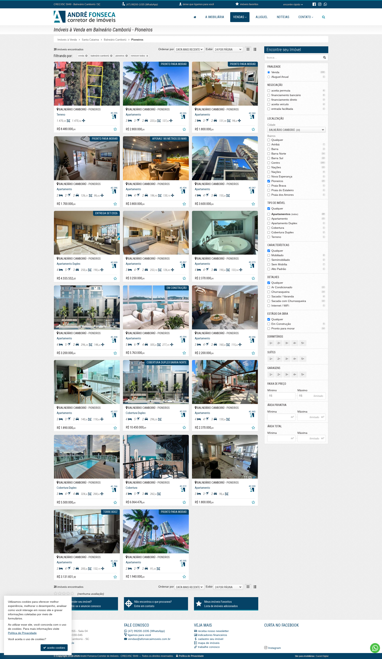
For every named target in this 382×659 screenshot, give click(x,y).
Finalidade (274, 66)
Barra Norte (298, 153)
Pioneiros (298, 181)
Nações (298, 167)
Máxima (302, 411)
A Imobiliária (214, 17)
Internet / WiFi (298, 305)
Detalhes (273, 277)
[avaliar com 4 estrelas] (68, 594)
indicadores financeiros (212, 635)
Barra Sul (298, 158)
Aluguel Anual (298, 76)
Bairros (271, 135)
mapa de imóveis (208, 642)
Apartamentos (298, 214)
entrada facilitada (298, 108)
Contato (304, 17)
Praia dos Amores (298, 194)
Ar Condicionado (298, 287)
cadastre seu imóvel (210, 639)
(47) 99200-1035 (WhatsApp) (142, 4)
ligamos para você (139, 635)
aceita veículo (298, 104)
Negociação (275, 85)
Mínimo (272, 390)
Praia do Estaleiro (298, 190)
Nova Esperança (298, 176)
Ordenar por (166, 49)
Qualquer (277, 139)
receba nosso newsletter (213, 631)
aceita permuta (298, 90)
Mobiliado (298, 255)
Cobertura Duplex (298, 232)
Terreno (298, 236)
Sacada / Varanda (298, 296)
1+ (271, 343)
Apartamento (298, 218)
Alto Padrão (298, 269)
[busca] (323, 17)
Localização (275, 118)
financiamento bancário (298, 95)
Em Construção (298, 323)
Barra (298, 149)
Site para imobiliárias (305, 656)
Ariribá (298, 144)
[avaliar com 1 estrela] (55, 594)
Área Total (274, 426)
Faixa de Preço (276, 383)
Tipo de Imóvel (276, 202)
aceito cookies (55, 647)
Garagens (273, 368)
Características (278, 245)
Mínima (272, 411)
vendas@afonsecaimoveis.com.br (149, 639)
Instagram (274, 647)
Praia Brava (298, 185)
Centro (298, 162)
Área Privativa (276, 405)
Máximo (302, 390)
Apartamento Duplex (298, 223)
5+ (302, 343)
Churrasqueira (298, 291)
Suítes (271, 352)
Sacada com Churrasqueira (298, 301)
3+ (287, 343)
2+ (279, 343)
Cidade (271, 124)
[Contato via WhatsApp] (375, 648)
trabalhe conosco (209, 646)
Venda (298, 72)
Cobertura (298, 227)
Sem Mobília (298, 264)
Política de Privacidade (191, 656)
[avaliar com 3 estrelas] (64, 594)
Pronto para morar (298, 328)
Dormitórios (275, 336)
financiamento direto (298, 99)
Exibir (209, 49)
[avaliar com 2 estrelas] (60, 594)
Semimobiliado (298, 259)
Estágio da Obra (277, 313)
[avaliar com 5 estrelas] (72, 594)
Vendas (238, 17)
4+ (294, 343)
